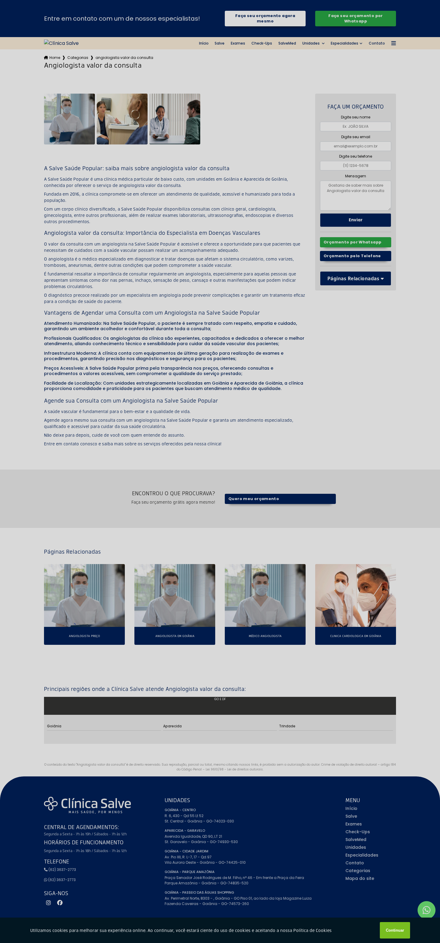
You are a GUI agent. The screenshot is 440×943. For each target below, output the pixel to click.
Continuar (395, 930)
